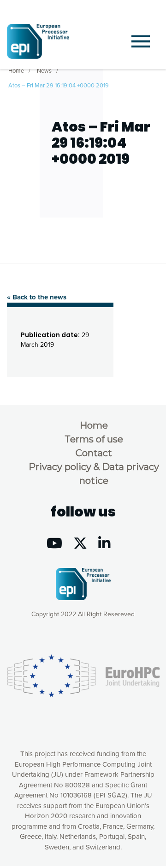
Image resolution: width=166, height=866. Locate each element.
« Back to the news (36, 297)
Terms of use (94, 439)
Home (16, 71)
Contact (94, 453)
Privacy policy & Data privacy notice (94, 473)
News (44, 71)
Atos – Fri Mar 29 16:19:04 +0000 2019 (58, 85)
